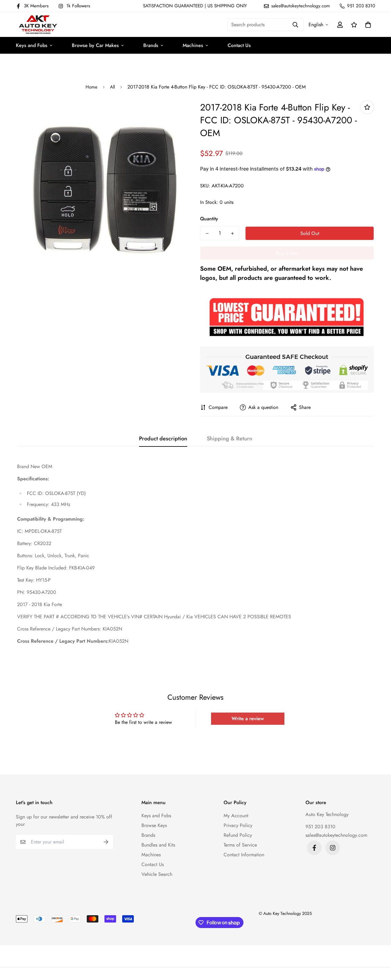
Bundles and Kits (158, 844)
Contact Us (239, 45)
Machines (193, 45)
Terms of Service (240, 844)
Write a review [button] (248, 718)
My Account (236, 815)
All (112, 87)
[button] (367, 25)
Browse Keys (154, 825)
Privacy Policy (238, 825)
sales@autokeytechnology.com (336, 835)
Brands (150, 45)
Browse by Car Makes (95, 45)
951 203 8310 (320, 826)
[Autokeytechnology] (38, 24)
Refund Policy (238, 835)
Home (91, 87)
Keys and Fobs (31, 45)
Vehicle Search (156, 874)
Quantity (209, 218)
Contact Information (244, 854)
